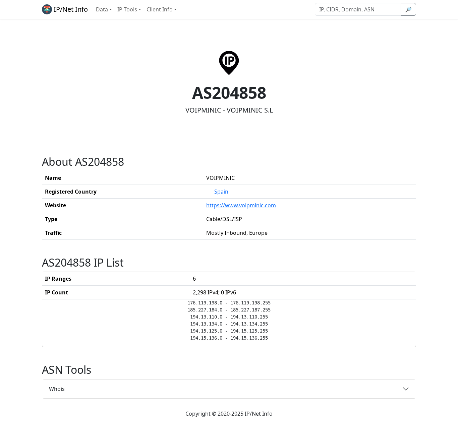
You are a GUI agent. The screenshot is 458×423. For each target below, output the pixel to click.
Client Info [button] (160, 9)
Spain (221, 191)
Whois (57, 389)
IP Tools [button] (127, 9)
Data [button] (102, 9)
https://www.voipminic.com (241, 205)
